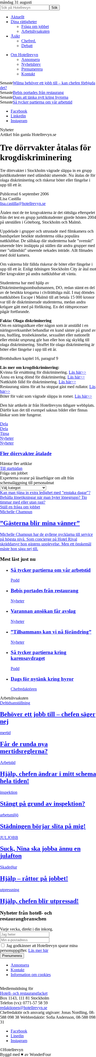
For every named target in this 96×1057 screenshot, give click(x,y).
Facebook (19, 111)
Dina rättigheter (24, 21)
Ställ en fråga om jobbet (20, 507)
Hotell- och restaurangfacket (23, 993)
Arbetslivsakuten (35, 31)
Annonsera (30, 59)
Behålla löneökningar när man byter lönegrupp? (40, 497)
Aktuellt (17, 17)
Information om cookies (31, 974)
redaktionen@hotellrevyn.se (23, 1007)
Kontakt (28, 74)
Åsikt (15, 36)
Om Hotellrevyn (24, 54)
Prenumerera (32, 69)
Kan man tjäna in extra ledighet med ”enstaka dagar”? (45, 492)
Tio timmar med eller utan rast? (43, 499)
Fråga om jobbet (35, 26)
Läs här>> (77, 372)
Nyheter (7, 438)
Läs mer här (38, 950)
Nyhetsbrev (31, 64)
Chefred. (28, 41)
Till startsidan (11, 468)
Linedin (17, 1036)
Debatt (27, 45)
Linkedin (18, 116)
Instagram (19, 120)
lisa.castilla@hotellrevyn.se (23, 203)
